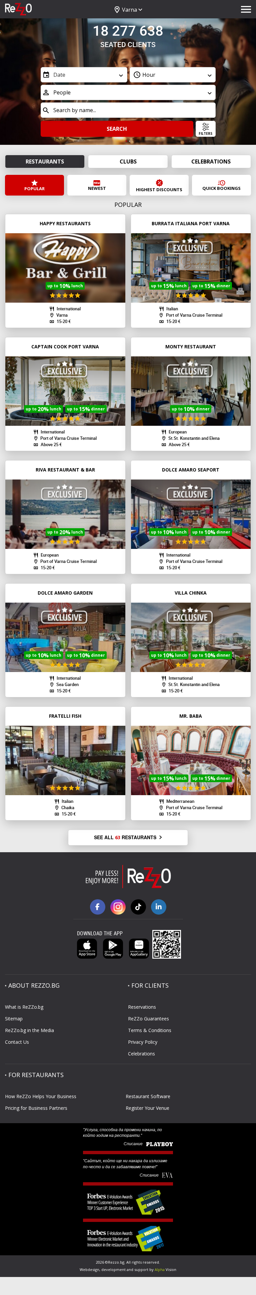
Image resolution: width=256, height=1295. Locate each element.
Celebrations (211, 161)
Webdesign (89, 1269)
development (113, 1269)
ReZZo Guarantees (148, 1018)
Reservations (142, 1007)
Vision (165, 1269)
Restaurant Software (148, 1096)
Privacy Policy (142, 1042)
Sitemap (14, 1018)
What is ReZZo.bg (24, 1007)
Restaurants (45, 161)
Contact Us (17, 1042)
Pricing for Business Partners (36, 1108)
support (141, 1269)
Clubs (128, 161)
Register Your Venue (147, 1108)
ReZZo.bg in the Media (29, 1030)
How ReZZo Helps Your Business (40, 1096)
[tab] (126, 141)
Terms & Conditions (149, 1030)
